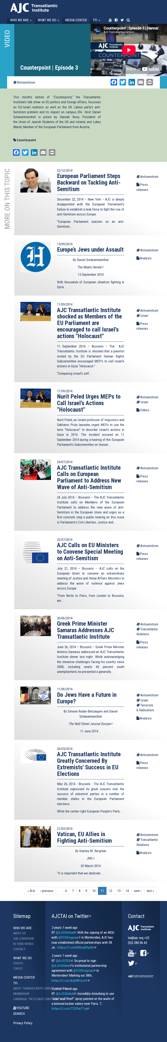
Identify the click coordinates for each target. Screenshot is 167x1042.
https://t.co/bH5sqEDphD (76, 947)
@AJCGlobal (66, 932)
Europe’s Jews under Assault (90, 249)
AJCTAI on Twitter (71, 916)
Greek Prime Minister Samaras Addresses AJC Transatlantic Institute (85, 630)
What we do (47, 20)
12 (110, 891)
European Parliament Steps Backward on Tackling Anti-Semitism (89, 183)
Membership (21, 994)
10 (94, 891)
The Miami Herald (91, 267)
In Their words (23, 944)
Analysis (146, 258)
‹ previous (46, 891)
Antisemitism (26, 82)
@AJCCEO (64, 961)
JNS (91, 858)
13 (119, 891)
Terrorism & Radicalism (145, 707)
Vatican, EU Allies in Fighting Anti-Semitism (84, 837)
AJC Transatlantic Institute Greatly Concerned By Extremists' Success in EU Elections (89, 764)
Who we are (20, 20)
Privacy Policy (22, 1023)
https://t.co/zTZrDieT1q (70, 1008)
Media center (76, 20)
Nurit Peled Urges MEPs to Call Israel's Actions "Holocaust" (89, 403)
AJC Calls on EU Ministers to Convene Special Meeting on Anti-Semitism (90, 552)
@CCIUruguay (69, 937)
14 (127, 891)
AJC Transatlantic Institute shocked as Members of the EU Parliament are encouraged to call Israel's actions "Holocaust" (89, 323)
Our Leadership (23, 938)
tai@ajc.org (135, 938)
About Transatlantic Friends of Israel (29, 988)
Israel (144, 316)
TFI (95, 20)
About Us (19, 933)
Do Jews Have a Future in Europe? (86, 698)
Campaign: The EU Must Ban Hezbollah (29, 999)
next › (138, 891)
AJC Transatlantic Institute (34, 8)
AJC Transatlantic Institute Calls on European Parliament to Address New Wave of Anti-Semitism (89, 477)
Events (18, 963)
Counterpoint (26, 140)
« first (31, 891)
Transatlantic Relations (145, 631)
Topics (17, 968)
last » (150, 891)
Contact (19, 949)
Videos (144, 410)
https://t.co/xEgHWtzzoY (71, 980)
